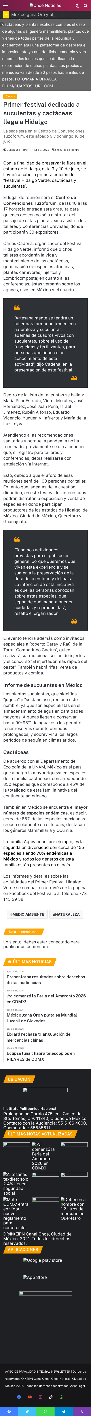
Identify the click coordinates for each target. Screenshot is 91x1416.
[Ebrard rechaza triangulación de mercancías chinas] (45, 1179)
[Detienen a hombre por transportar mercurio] (74, 1209)
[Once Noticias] (45, 5)
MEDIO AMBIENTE (28, 914)
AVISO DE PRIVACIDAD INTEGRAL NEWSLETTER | (39, 1371)
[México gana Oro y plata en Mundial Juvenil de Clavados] (74, 1150)
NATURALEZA (67, 914)
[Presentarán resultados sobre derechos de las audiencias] (16, 1150)
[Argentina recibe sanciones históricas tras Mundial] (45, 1205)
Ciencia (10, 96)
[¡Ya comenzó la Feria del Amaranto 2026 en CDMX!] (45, 1156)
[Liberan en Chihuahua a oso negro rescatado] (74, 1179)
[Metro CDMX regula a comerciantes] (16, 1213)
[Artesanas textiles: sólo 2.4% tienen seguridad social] (16, 1183)
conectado (59, 942)
